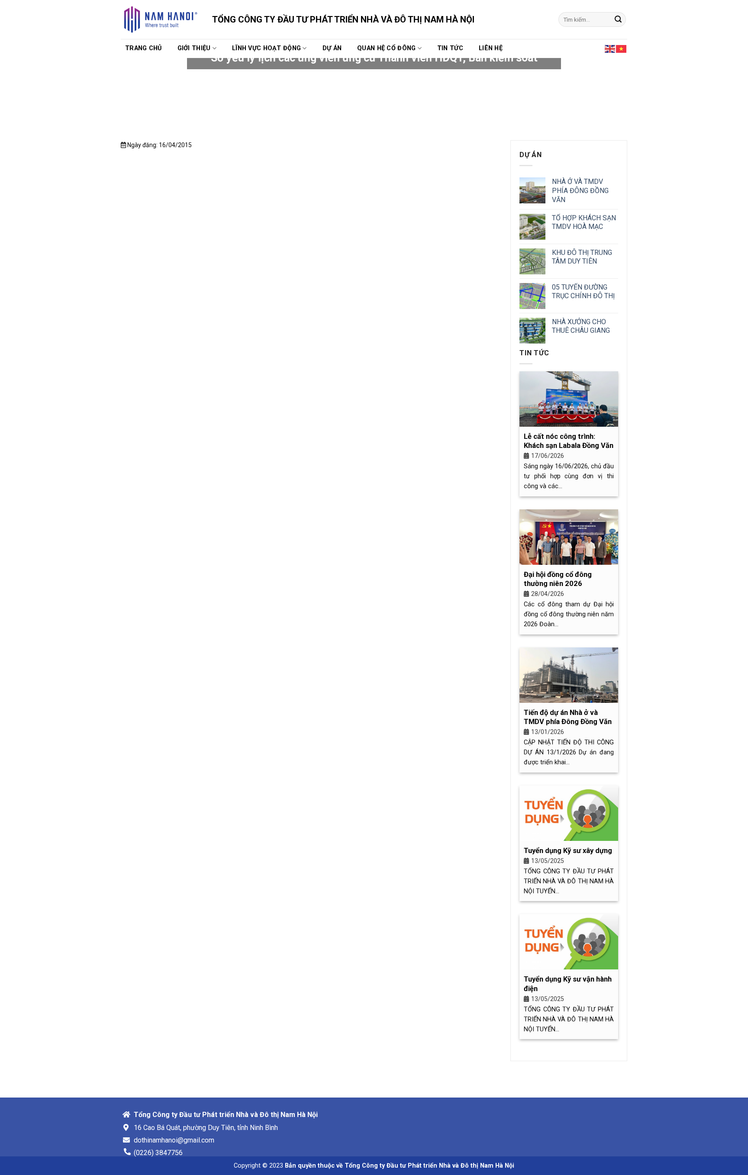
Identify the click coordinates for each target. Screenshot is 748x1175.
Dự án (332, 48)
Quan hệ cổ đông (386, 48)
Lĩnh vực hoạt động (266, 48)
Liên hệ (491, 48)
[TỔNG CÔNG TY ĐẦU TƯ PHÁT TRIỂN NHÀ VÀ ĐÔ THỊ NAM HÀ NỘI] (160, 19)
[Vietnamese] (621, 48)
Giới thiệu (194, 48)
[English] (610, 48)
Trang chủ (143, 48)
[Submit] (618, 19)
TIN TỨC (450, 48)
